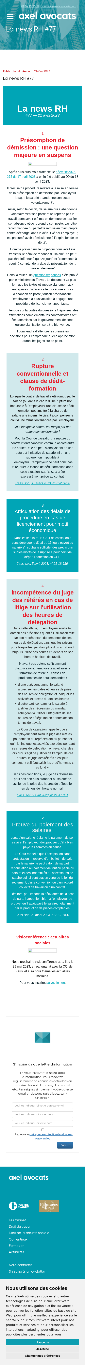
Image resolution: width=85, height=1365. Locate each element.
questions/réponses (47, 275)
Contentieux (18, 1239)
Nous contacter (20, 1265)
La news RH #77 (18, 78)
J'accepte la (42, 1136)
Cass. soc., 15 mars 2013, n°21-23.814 (42, 483)
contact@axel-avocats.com (58, 6)
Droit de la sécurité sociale (29, 1233)
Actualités (16, 1252)
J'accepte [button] (42, 1342)
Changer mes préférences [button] (42, 1355)
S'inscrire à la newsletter (27, 1271)
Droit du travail (20, 1226)
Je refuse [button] (42, 1349)
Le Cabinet (17, 1220)
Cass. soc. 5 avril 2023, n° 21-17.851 (42, 795)
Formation (16, 1246)
